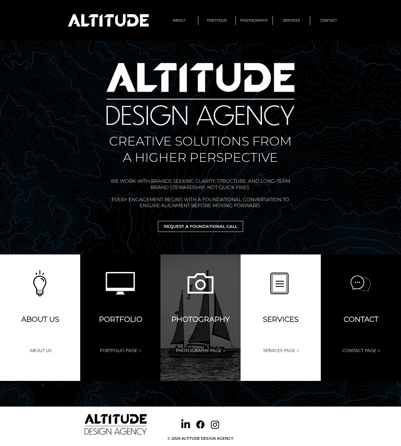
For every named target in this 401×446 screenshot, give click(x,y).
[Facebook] (200, 424)
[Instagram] (215, 424)
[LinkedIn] (185, 424)
